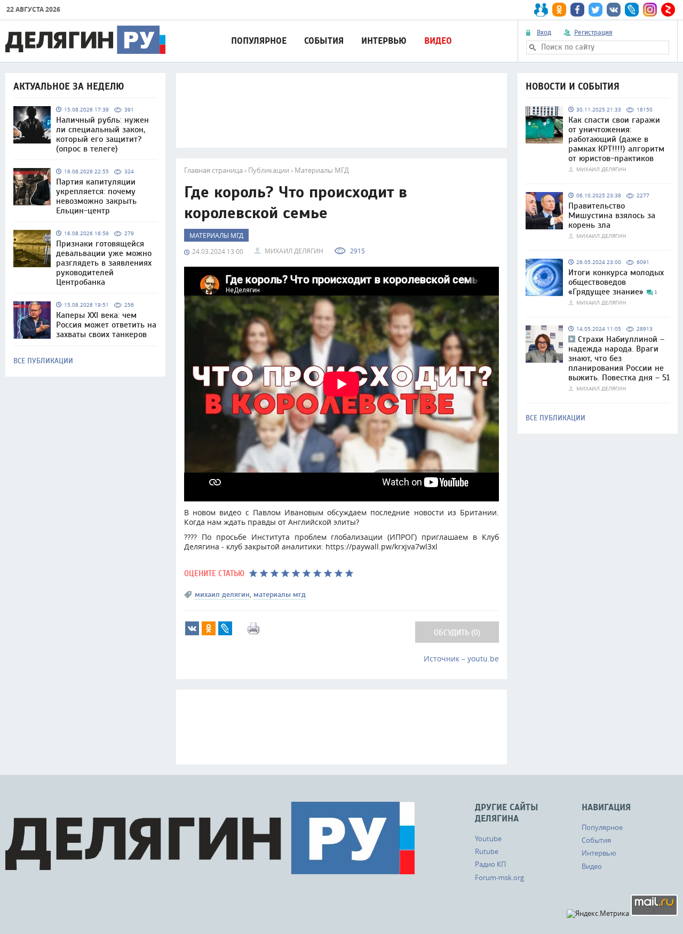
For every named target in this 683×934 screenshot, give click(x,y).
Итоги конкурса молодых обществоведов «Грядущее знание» (616, 282)
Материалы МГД (322, 170)
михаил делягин (222, 594)
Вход (544, 32)
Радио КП (490, 864)
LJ (225, 628)
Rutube (486, 851)
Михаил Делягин (294, 250)
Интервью (384, 40)
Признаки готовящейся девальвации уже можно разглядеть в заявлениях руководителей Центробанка (104, 263)
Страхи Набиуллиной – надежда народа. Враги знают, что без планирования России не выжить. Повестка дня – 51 (619, 358)
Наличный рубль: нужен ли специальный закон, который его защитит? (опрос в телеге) (102, 134)
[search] (532, 47)
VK (192, 628)
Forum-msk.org (499, 877)
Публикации (268, 170)
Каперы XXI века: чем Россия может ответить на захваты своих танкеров (106, 324)
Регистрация (593, 32)
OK (209, 628)
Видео (438, 40)
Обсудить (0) (457, 632)
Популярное (259, 40)
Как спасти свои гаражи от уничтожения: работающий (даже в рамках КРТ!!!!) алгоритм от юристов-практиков (616, 139)
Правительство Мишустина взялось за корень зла (611, 215)
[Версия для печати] (253, 628)
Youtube (488, 838)
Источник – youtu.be (461, 658)
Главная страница (213, 170)
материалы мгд (279, 594)
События (324, 40)
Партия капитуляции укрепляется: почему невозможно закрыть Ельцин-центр (96, 196)
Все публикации (43, 361)
